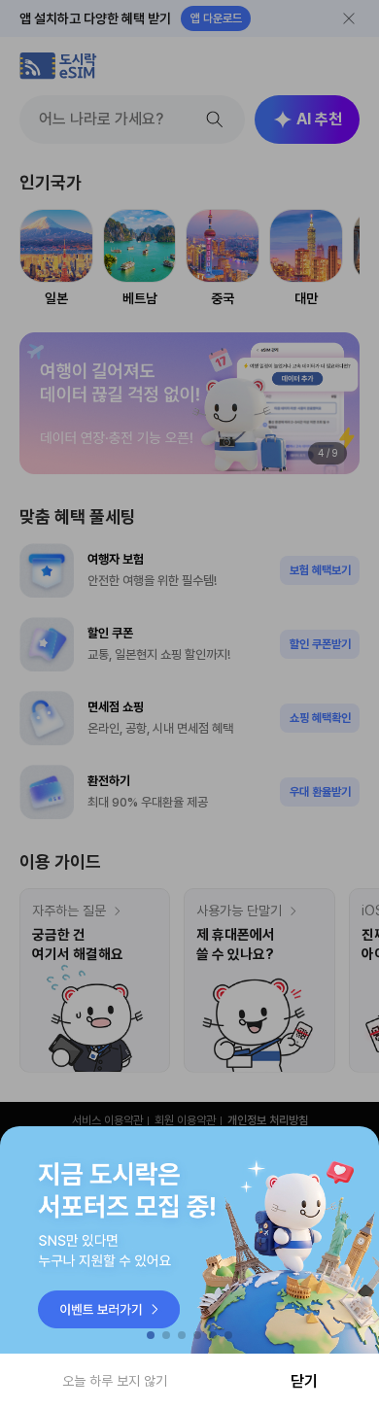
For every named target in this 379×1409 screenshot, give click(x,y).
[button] (151, 1335)
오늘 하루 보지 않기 (114, 1381)
